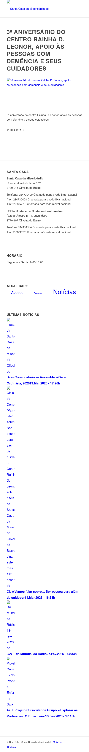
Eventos (38, 293)
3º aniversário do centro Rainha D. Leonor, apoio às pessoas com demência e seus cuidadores (36, 50)
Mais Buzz (58, 742)
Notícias (64, 291)
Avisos (16, 292)
